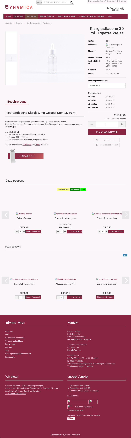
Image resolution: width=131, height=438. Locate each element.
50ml (29, 145)
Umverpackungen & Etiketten (91, 16)
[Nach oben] (7, 434)
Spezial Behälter (47, 16)
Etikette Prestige (24, 218)
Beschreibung (17, 101)
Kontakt (8, 347)
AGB (7, 351)
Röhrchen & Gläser (66, 16)
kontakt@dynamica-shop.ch (79, 339)
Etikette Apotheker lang (107, 218)
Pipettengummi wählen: (98, 81)
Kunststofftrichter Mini (24, 284)
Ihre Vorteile (10, 344)
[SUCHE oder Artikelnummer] (71, 2)
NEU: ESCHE (31, 16)
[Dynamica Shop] (19, 6)
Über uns (9, 331)
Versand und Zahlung (14, 341)
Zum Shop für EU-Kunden (15, 394)
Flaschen (19, 16)
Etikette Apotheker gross (65, 218)
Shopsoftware (57, 435)
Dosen (8, 16)
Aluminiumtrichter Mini (65, 284)
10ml (25, 145)
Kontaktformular (74, 350)
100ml (37, 145)
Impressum (10, 357)
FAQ (7, 335)
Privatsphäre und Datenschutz (18, 354)
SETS (110, 16)
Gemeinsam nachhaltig (14, 338)
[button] (92, 124)
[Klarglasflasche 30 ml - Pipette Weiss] (52, 58)
